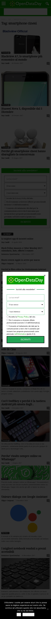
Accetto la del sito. (22, 317)
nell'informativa (20, 334)
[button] (45, 275)
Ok (19, 614)
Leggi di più (28, 614)
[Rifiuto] (47, 609)
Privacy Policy (23, 317)
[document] (25, 309)
